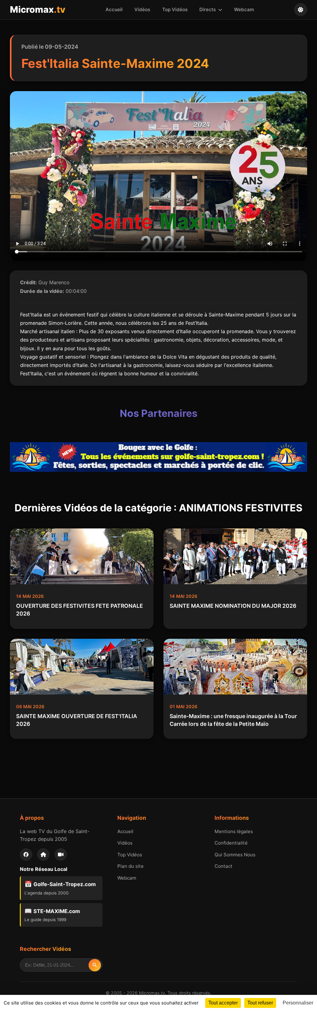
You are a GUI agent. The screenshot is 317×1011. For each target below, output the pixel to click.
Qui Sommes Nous (235, 855)
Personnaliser (298, 1002)
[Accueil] (43, 854)
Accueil (114, 9)
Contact (223, 866)
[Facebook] (26, 854)
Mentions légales (234, 831)
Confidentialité (231, 843)
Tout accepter (223, 1002)
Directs (208, 9)
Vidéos (142, 9)
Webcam (244, 9)
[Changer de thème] (300, 9)
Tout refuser (260, 1002)
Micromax (37, 9)
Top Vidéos (175, 9)
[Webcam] (60, 854)
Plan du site (130, 866)
